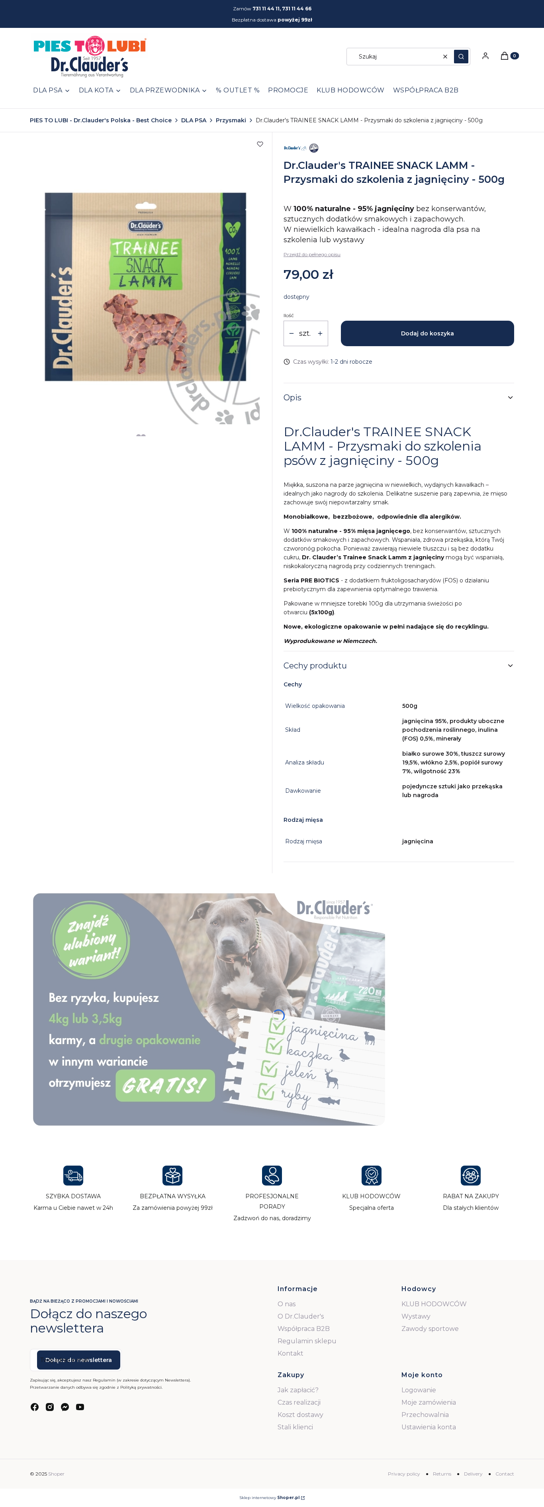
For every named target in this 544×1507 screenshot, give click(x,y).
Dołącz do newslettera (78, 1360)
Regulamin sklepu (307, 1341)
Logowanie (418, 1390)
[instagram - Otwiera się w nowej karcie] (50, 1407)
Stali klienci (295, 1427)
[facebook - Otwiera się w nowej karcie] (34, 1407)
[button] (461, 56)
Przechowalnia (425, 1415)
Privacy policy (404, 1474)
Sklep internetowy (269, 1497)
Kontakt (290, 1353)
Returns (442, 1474)
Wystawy (416, 1316)
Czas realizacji (299, 1402)
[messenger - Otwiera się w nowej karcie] (65, 1407)
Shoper (56, 1474)
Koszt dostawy (300, 1415)
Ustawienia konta (428, 1427)
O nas (286, 1304)
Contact (504, 1474)
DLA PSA (193, 120)
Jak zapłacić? (298, 1390)
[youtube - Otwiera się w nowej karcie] (80, 1407)
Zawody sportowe (430, 1329)
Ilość (289, 315)
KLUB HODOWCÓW (434, 1304)
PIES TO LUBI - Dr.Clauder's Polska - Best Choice (101, 120)
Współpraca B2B (304, 1329)
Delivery (473, 1474)
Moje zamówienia (428, 1402)
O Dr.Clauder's (301, 1316)
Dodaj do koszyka (427, 333)
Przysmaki (231, 120)
